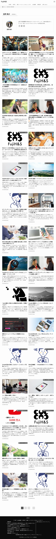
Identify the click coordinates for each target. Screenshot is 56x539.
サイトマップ (46, 521)
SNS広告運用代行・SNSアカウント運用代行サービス (18, 528)
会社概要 (19, 520)
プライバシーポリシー (35, 534)
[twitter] (22, 26)
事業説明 (9, 521)
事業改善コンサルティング (12, 533)
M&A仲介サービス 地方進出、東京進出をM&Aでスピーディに (20, 530)
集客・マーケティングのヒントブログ (34, 520)
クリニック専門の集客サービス (13, 527)
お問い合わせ (39, 521)
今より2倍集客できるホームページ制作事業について (17, 524)
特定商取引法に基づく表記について (23, 534)
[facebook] (19, 26)
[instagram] (24, 26)
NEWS (24, 520)
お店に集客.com (10, 531)
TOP (15, 520)
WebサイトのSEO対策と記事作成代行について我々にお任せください (21, 523)
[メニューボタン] (54, 1)
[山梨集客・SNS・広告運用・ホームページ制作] (4, 1)
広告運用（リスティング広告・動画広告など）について (18, 526)
